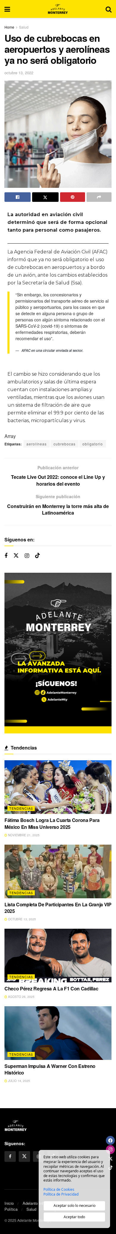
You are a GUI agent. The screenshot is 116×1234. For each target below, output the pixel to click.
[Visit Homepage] (57, 9)
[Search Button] (109, 9)
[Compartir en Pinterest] (72, 197)
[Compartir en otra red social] (99, 197)
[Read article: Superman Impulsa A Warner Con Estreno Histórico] (58, 1033)
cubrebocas (65, 443)
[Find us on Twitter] (16, 555)
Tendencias (21, 808)
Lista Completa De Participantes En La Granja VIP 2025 (58, 907)
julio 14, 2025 (18, 1081)
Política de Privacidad (61, 1194)
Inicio (9, 1203)
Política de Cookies (58, 1189)
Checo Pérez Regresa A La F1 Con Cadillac (51, 988)
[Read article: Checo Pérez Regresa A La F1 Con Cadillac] (58, 955)
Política (11, 1209)
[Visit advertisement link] (58, 653)
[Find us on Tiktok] (37, 555)
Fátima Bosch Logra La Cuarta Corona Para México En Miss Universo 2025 (51, 823)
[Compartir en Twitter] (45, 197)
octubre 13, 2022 (18, 72)
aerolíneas (36, 443)
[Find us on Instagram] (27, 555)
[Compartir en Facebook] (17, 197)
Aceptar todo (74, 1216)
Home (9, 27)
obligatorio (92, 443)
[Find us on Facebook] (5, 555)
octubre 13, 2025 (21, 919)
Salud (24, 27)
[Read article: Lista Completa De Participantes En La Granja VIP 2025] (58, 871)
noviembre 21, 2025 (23, 835)
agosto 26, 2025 (21, 997)
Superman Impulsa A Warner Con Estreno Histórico (49, 1069)
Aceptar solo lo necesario (74, 1205)
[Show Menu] (7, 9)
